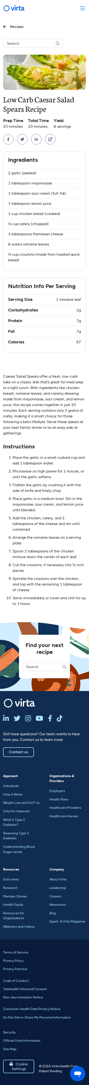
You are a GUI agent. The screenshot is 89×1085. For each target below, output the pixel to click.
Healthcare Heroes (63, 816)
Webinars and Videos (19, 927)
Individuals (11, 786)
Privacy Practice (15, 969)
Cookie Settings (18, 1066)
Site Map (9, 1049)
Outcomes (11, 879)
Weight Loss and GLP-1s (21, 803)
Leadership (57, 888)
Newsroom (57, 905)
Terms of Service (15, 952)
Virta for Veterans (16, 811)
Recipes (13, 26)
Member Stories (15, 896)
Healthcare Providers (65, 808)
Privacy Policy (13, 961)
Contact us (18, 752)
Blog (52, 913)
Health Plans (58, 799)
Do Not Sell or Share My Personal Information (37, 1017)
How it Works (13, 794)
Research (10, 888)
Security (9, 1032)
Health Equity (13, 905)
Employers (57, 791)
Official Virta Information (21, 1041)
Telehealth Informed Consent (25, 989)
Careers (55, 896)
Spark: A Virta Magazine (67, 921)
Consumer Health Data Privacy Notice (31, 1009)
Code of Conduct (16, 981)
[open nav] (82, 8)
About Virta (57, 879)
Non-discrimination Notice (23, 997)
